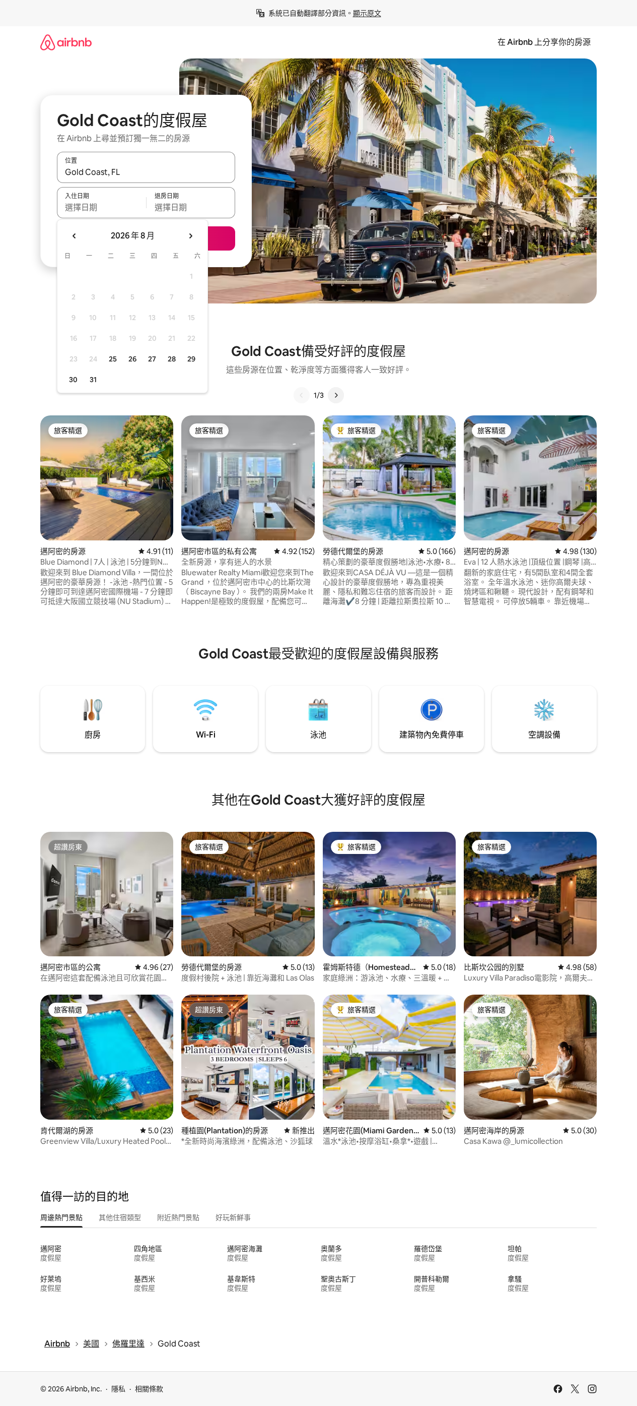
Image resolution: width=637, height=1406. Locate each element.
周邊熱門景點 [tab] (61, 1217)
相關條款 (149, 1388)
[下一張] (336, 395)
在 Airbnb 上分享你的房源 (544, 42)
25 (113, 358)
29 (191, 358)
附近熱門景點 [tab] (178, 1217)
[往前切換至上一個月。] (75, 236)
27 (152, 358)
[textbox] (101, 207)
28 (172, 358)
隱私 (118, 1388)
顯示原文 (367, 13)
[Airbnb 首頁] (66, 42)
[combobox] (146, 172)
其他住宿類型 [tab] (120, 1217)
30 (73, 379)
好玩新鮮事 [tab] (233, 1217)
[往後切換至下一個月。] (190, 236)
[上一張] (302, 395)
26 (132, 358)
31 (93, 379)
